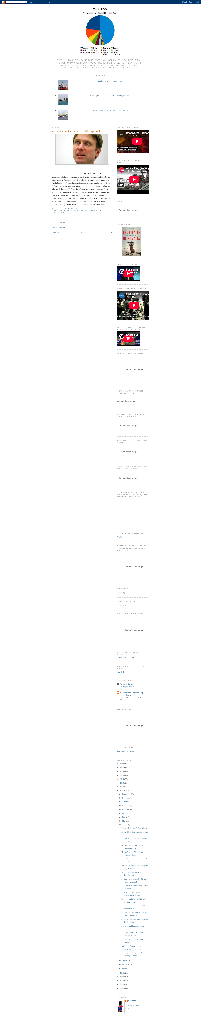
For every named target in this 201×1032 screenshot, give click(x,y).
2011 (122, 790)
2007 (122, 984)
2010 (122, 972)
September (126, 805)
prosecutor (58, 212)
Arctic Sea (65, 210)
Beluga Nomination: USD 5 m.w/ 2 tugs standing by (134, 880)
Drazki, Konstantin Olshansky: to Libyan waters (134, 867)
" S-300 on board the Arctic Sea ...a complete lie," (109, 110)
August (125, 809)
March (125, 960)
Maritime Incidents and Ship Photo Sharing (131, 693)
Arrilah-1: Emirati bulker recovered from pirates (131, 947)
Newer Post (56, 232)
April (124, 824)
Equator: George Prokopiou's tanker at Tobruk (132, 934)
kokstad (132, 1001)
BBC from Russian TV (125, 657)
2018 (122, 767)
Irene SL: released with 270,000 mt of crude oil (134, 907)
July (124, 813)
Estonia (95, 210)
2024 (122, 763)
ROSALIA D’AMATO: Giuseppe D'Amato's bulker (134, 840)
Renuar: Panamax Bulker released (134, 828)
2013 (122, 783)
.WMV (119, 537)
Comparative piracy (124, 605)
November (126, 797)
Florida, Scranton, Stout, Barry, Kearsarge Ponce (133, 954)
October (125, 801)
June (124, 817)
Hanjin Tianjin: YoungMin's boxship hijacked (132, 853)
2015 (122, 775)
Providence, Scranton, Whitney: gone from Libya (134, 914)
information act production (127, 751)
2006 (122, 988)
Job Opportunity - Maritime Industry (133, 697)
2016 (122, 771)
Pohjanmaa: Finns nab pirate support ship (132, 927)
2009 (122, 976)
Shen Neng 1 (122, 592)
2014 (122, 779)
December (126, 794)
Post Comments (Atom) (72, 237)
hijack (103, 210)
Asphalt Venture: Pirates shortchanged (131, 873)
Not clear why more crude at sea (109, 81)
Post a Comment (58, 227)
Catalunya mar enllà (127, 686)
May (124, 820)
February (126, 964)
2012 (122, 786)
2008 (122, 980)
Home (82, 232)
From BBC (121, 672)
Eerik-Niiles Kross (80, 210)
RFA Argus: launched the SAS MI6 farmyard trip (109, 95)
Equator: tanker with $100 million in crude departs (135, 900)
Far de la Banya (126, 684)
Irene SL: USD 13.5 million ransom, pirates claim (132, 894)
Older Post (108, 232)
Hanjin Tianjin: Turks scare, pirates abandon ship (132, 847)
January (125, 968)
